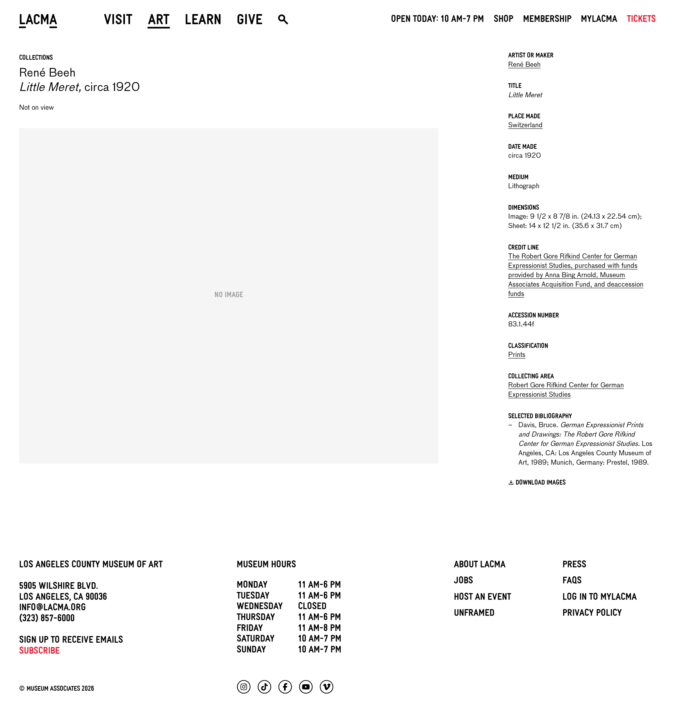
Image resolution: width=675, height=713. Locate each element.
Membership (547, 20)
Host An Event (482, 598)
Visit (118, 22)
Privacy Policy (592, 614)
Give (249, 22)
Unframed (474, 614)
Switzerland (525, 125)
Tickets (641, 20)
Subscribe (39, 652)
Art (159, 22)
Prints (516, 355)
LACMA (38, 22)
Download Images (541, 483)
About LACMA (479, 566)
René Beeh (524, 65)
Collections (36, 58)
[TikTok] (264, 687)
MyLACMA (599, 20)
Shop (503, 20)
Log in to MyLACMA (599, 598)
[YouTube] (306, 687)
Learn (203, 22)
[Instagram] (244, 687)
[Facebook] (285, 687)
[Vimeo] (327, 687)
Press (574, 566)
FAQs (572, 582)
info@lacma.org (52, 609)
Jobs (463, 582)
